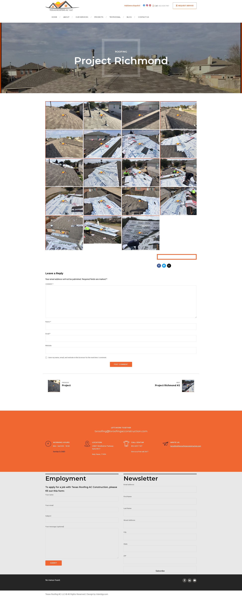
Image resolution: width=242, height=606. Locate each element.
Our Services (82, 17)
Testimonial (115, 17)
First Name (128, 496)
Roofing (121, 51)
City (125, 532)
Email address (129, 485)
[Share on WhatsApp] (169, 266)
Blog (129, 17)
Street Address (129, 520)
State (125, 544)
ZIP (125, 556)
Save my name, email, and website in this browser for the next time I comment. (77, 357)
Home (54, 17)
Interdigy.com (102, 594)
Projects (98, 17)
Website (48, 346)
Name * (48, 322)
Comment (49, 284)
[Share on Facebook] (159, 266)
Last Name (127, 508)
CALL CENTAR (137, 442)
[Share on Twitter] (164, 266)
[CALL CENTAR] (126, 444)
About (66, 17)
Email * (47, 334)
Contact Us (143, 17)
